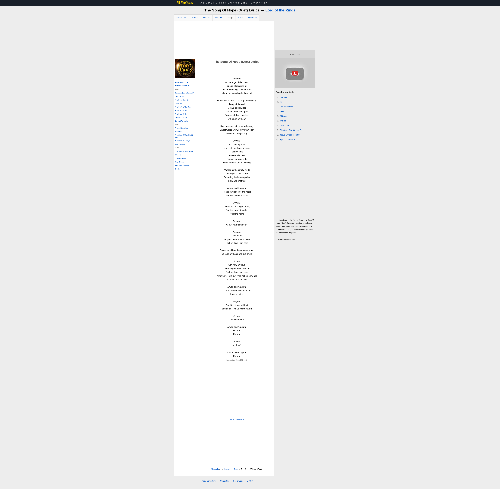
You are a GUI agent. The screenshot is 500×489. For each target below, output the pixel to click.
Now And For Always (182, 141)
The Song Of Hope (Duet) (184, 151)
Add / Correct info (209, 481)
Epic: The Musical (287, 139)
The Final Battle (180, 158)
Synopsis (252, 17)
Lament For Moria (181, 121)
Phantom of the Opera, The (291, 130)
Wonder (178, 155)
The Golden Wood (181, 128)
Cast (240, 17)
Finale (177, 169)
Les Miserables (286, 107)
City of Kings (179, 162)
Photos (206, 17)
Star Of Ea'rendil (181, 117)
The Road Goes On (182, 100)
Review (218, 17)
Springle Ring (180, 96)
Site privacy (238, 481)
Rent (282, 111)
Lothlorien (178, 132)
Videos (195, 17)
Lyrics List (181, 17)
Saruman (178, 103)
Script (230, 17)
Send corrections (237, 419)
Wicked (283, 121)
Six (281, 102)
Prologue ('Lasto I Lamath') (184, 93)
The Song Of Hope (181, 114)
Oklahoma (284, 125)
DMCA (250, 481)
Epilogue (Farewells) (182, 165)
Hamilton (283, 97)
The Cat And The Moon (183, 107)
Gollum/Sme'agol (181, 144)
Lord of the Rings (280, 10)
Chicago (283, 116)
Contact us (224, 481)
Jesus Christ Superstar (289, 135)
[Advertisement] (224, 40)
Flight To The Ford (181, 110)
